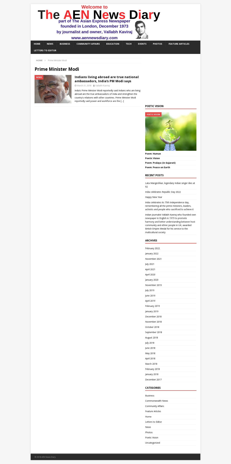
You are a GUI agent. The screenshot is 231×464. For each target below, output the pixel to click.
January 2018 (151, 374)
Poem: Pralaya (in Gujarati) (160, 162)
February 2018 (152, 368)
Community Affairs (88, 43)
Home (148, 416)
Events (142, 43)
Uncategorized (152, 442)
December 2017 (153, 379)
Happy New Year (153, 197)
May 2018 (150, 353)
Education (112, 43)
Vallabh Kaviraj (102, 85)
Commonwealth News (156, 400)
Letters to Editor (45, 50)
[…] (122, 100)
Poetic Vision (152, 158)
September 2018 (153, 332)
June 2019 (150, 295)
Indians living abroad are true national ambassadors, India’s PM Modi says (107, 79)
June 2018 (150, 347)
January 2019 (151, 311)
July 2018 (149, 342)
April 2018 (150, 358)
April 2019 (150, 300)
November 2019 (153, 285)
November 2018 (153, 321)
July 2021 (149, 263)
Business (65, 43)
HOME (37, 43)
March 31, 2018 (84, 85)
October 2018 (152, 327)
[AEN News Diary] (98, 38)
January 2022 (151, 253)
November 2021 (153, 258)
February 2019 (152, 305)
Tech (129, 43)
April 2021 (150, 269)
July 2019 (149, 290)
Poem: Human (153, 153)
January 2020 (151, 279)
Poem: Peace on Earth (157, 167)
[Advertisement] (170, 79)
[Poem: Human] (170, 131)
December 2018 (153, 316)
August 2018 (151, 337)
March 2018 (151, 363)
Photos (157, 43)
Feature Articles (179, 43)
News (50, 43)
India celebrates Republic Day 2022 (163, 191)
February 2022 (152, 248)
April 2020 (150, 274)
